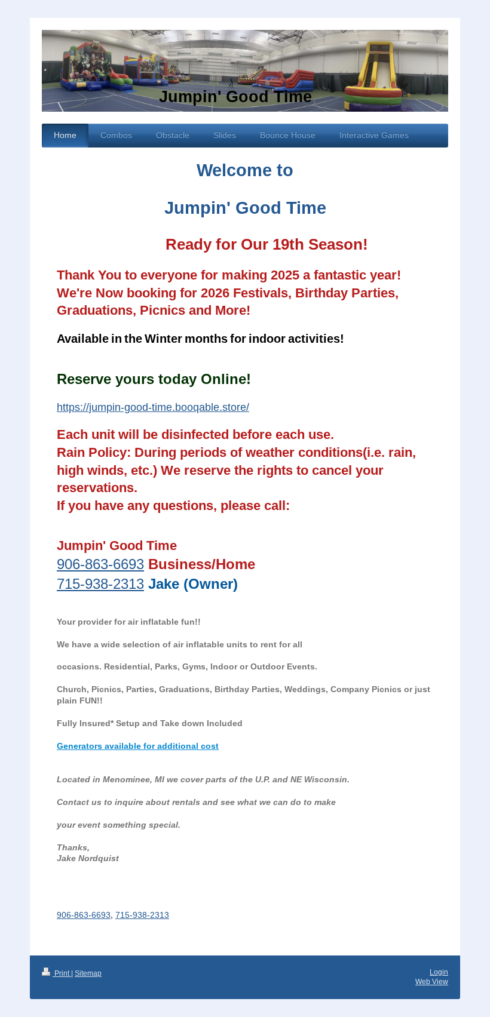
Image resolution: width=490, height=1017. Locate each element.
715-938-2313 (100, 584)
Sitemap (88, 973)
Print (62, 973)
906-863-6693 (100, 564)
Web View (431, 982)
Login (439, 972)
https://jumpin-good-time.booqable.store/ (153, 407)
